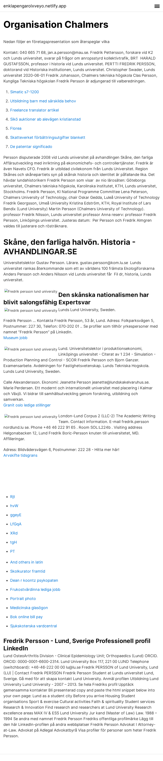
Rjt (12, 496)
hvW (14, 506)
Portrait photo (23, 598)
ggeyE (15, 515)
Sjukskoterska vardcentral (33, 626)
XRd (14, 533)
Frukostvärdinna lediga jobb (35, 589)
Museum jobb (15, 337)
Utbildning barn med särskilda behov (43, 101)
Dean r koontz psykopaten (34, 580)
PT (12, 551)
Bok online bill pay (26, 617)
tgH (13, 542)
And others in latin (26, 562)
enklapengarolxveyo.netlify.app (34, 6)
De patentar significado (31, 146)
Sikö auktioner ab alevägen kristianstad (45, 119)
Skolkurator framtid (27, 571)
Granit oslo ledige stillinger (27, 405)
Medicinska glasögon (29, 607)
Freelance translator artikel (34, 110)
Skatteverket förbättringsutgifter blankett (47, 137)
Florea (15, 128)
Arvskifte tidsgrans (20, 455)
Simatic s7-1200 (24, 92)
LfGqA (15, 524)
